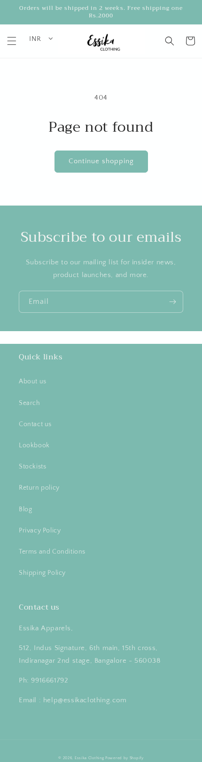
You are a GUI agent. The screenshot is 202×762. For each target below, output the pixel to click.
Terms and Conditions (52, 552)
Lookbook (34, 445)
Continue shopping (101, 161)
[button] (11, 41)
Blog (25, 509)
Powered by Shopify (124, 758)
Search (29, 403)
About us (33, 381)
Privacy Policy (40, 530)
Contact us (35, 424)
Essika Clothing (89, 758)
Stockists (32, 466)
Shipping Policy (42, 573)
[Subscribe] (172, 302)
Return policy (39, 488)
